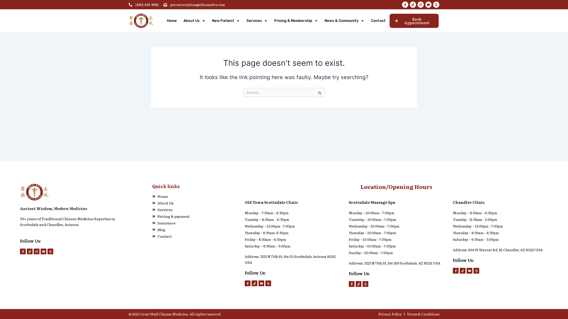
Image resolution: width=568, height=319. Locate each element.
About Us (191, 21)
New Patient (223, 21)
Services (254, 21)
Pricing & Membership (293, 21)
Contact (378, 21)
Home (172, 21)
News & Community (342, 21)
